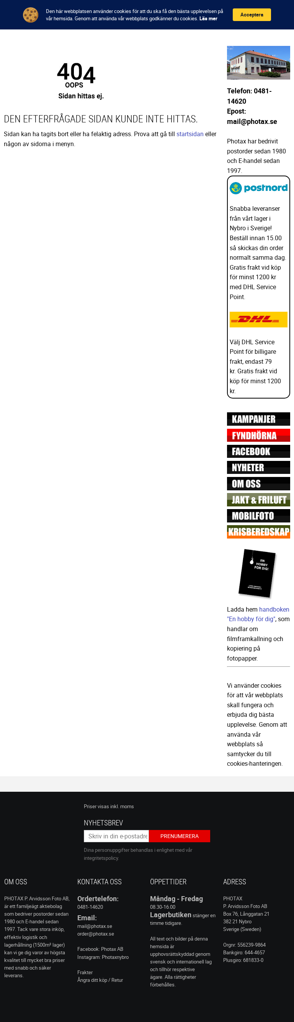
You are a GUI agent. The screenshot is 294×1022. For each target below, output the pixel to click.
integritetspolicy (101, 857)
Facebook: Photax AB (100, 949)
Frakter (85, 972)
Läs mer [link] (208, 18)
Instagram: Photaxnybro (103, 957)
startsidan (190, 134)
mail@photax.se (94, 926)
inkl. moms (122, 806)
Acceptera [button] (251, 14)
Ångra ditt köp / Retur (100, 979)
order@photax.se (95, 933)
